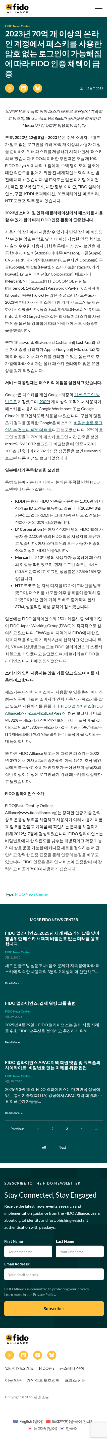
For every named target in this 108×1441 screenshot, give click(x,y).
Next (62, 1147)
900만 (44, 401)
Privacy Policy (44, 1294)
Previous (17, 1129)
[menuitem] (28, 1421)
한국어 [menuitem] (72, 1428)
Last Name (66, 1241)
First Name (14, 1241)
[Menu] (98, 8)
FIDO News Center (17, 26)
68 (44, 1147)
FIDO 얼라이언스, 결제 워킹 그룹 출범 (40, 1003)
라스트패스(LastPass (43, 713)
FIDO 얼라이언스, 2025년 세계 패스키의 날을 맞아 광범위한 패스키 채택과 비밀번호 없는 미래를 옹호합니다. (52, 938)
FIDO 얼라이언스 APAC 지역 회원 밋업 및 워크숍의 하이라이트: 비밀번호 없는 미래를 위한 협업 (52, 1065)
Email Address (17, 1264)
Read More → (14, 983)
